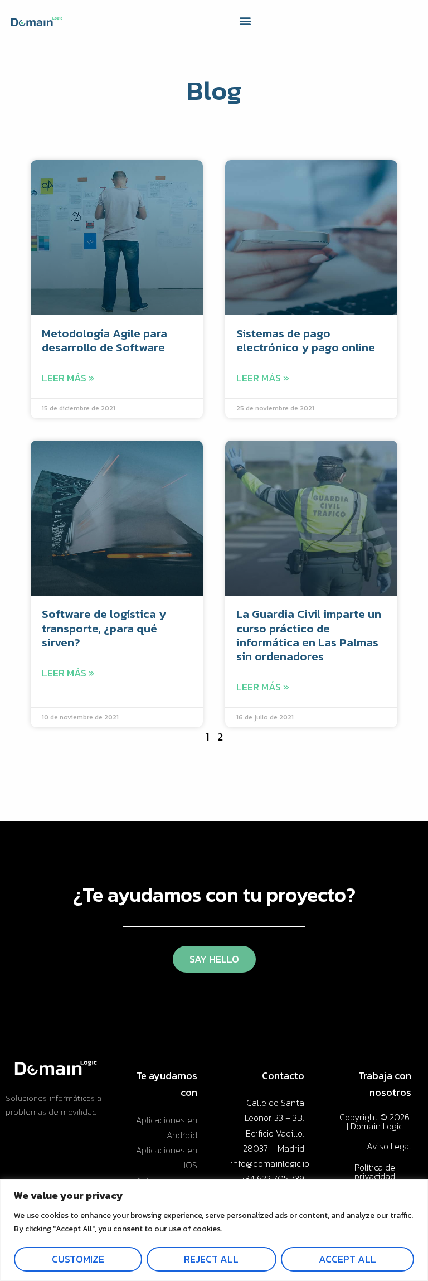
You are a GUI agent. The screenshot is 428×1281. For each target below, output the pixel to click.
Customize (78, 1259)
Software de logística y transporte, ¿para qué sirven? (104, 627)
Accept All (347, 1259)
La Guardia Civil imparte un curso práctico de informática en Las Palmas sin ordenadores (308, 635)
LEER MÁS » (68, 377)
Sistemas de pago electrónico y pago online (305, 340)
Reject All (211, 1259)
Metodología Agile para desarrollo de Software (104, 340)
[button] (245, 21)
